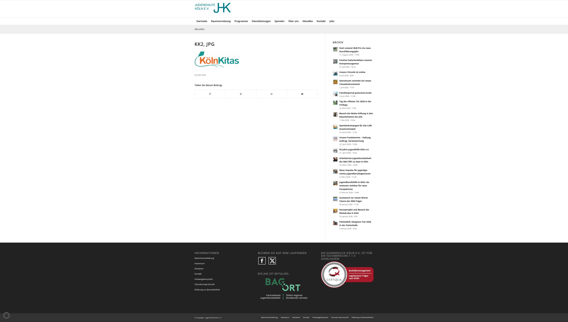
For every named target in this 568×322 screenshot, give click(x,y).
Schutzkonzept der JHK (205, 284)
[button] (6, 315)
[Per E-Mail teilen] (302, 94)
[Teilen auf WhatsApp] (271, 94)
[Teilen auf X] (241, 94)
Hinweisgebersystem (204, 279)
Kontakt (198, 273)
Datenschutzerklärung (204, 258)
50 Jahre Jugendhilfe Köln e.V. (354, 149)
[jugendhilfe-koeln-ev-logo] (213, 8)
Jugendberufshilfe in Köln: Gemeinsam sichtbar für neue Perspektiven (354, 185)
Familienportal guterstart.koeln (355, 92)
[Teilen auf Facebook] (210, 94)
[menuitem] (202, 21)
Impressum (200, 263)
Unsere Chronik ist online (352, 72)
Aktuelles (200, 29)
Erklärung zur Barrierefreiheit (207, 289)
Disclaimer (199, 268)
